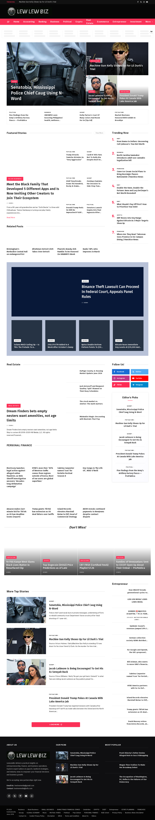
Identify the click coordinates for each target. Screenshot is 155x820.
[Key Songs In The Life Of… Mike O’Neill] (94, 457)
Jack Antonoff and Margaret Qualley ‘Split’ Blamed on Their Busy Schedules (92, 388)
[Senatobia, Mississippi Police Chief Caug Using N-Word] (46, 74)
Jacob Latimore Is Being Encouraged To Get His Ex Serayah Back (101, 98)
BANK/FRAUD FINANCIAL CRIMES (68, 809)
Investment (136, 22)
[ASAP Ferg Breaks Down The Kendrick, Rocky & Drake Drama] (75, 170)
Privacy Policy (117, 813)
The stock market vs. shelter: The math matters (91, 402)
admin (11, 203)
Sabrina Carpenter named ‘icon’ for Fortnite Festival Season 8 (65, 472)
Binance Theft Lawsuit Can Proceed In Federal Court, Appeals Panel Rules (110, 292)
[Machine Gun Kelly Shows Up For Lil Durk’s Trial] (117, 58)
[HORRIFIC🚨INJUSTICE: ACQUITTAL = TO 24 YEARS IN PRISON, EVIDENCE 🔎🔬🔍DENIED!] (118, 614)
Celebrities (87, 809)
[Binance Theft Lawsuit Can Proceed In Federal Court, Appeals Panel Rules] (45, 291)
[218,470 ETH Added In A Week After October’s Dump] (60, 330)
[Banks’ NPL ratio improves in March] (94, 238)
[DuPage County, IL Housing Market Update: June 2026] (72, 375)
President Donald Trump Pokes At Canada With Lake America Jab (131, 98)
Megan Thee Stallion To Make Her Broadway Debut (132, 766)
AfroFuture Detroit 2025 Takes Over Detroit (42, 250)
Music (45, 813)
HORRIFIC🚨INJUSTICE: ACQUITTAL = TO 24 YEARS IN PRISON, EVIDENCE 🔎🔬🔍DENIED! (137, 612)
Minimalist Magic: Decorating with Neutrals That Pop (92, 418)
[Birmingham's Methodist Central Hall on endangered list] (18, 238)
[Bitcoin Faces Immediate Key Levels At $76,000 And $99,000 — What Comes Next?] (128, 330)
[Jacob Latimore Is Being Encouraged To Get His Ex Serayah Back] (101, 90)
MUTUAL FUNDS (55, 813)
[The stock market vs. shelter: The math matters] (72, 405)
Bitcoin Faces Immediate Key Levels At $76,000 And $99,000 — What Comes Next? (127, 346)
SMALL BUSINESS (48, 809)
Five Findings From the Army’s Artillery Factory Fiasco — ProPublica (19, 117)
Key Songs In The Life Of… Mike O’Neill (93, 469)
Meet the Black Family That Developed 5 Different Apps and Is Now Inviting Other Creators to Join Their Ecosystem (33, 191)
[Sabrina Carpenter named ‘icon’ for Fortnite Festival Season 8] (68, 457)
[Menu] (8, 22)
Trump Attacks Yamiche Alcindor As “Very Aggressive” (75, 157)
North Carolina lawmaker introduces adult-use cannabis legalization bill (131, 158)
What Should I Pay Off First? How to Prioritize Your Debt (132, 205)
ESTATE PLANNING (127, 809)
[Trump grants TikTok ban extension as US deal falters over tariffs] (43, 498)
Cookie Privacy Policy (36, 816)
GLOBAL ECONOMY (33, 813)
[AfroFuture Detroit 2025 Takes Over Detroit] (43, 238)
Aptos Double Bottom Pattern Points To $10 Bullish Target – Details (92, 346)
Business (54, 22)
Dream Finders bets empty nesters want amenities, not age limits (31, 415)
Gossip (14, 81)
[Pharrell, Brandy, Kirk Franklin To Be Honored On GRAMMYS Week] (68, 238)
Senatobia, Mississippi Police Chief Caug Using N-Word (37, 93)
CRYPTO (119, 215)
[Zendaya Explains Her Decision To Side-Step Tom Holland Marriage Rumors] (96, 170)
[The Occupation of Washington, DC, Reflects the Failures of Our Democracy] (111, 779)
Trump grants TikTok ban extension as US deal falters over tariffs (43, 511)
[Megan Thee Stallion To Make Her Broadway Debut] (111, 767)
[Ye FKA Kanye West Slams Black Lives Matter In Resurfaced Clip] (22, 553)
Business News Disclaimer (134, 813)
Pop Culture (95, 61)
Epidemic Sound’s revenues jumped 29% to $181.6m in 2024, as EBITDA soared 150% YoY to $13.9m (137, 627)
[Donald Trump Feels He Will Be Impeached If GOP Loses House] (75, 196)
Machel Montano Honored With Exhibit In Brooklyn (125, 117)
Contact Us (22, 816)
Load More (55, 724)
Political (67, 22)
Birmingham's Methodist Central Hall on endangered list (17, 251)
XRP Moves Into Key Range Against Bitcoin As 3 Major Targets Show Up (132, 220)
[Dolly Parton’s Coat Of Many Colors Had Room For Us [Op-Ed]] (106, 116)
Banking (42, 22)
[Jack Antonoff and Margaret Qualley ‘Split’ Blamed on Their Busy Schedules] (72, 390)
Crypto (78, 22)
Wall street (105, 813)
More (148, 22)
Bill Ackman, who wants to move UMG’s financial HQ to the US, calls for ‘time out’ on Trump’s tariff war (137, 663)
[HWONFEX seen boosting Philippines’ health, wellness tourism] (70, 116)
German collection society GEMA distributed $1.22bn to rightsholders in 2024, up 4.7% (137, 639)
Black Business (14, 179)
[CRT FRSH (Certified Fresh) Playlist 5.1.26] (96, 553)
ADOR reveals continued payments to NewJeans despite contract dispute (94, 513)
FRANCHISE (120, 168)
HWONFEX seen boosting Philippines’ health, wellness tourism (53, 118)
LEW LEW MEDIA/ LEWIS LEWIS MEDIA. (137, 600)
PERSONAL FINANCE (91, 813)
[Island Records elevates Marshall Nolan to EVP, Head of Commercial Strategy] (68, 498)
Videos (94, 816)
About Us (85, 816)
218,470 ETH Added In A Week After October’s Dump (60, 345)
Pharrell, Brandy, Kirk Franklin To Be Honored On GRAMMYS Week (67, 251)
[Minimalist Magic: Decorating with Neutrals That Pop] (72, 420)
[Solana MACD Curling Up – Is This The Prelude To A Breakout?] (27, 330)
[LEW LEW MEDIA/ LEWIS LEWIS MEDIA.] (118, 602)
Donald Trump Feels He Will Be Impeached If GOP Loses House (74, 210)
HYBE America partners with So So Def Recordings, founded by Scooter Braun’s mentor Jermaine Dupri (137, 687)
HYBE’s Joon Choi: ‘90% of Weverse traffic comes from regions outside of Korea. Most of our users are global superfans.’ (42, 474)
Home (16, 22)
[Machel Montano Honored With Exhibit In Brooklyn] (141, 116)
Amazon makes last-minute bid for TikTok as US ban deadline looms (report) (16, 513)
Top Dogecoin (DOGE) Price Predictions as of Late (58, 566)
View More (99, 133)
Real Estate (89, 21)
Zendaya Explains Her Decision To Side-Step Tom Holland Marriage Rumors (94, 183)
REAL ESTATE (13, 406)
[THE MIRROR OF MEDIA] (29, 11)
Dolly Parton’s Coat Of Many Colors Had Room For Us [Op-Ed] (90, 117)
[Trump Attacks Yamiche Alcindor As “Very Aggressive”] (75, 144)
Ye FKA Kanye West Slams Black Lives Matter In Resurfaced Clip (20, 564)
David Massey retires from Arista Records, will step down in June (137, 722)
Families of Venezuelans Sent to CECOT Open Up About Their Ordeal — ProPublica (132, 564)
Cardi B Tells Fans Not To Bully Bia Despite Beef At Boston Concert (94, 157)
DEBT (118, 138)
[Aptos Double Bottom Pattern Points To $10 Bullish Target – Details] (94, 330)
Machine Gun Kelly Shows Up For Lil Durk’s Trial (37, 2)
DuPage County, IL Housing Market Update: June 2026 (91, 372)
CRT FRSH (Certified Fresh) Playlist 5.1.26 (94, 566)
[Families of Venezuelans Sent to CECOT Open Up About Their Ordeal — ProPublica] (132, 553)
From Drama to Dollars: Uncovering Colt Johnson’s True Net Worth (132, 142)
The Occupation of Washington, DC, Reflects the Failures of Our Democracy (133, 779)
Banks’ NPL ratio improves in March (91, 250)
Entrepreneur (119, 22)
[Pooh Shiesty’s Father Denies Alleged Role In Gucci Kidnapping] (111, 755)
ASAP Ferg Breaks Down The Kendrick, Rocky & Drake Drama (74, 183)
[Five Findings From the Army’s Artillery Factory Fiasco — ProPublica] (35, 116)
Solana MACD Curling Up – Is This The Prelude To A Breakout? (26, 346)
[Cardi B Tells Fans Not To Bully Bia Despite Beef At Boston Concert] (96, 144)
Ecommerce (103, 22)
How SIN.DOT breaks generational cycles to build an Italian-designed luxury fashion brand (137, 591)
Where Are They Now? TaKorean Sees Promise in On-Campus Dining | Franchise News (131, 237)
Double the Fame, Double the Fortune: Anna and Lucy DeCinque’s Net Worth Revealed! (132, 190)
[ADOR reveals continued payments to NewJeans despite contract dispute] (94, 498)
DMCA (60, 816)
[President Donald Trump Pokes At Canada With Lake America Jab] (132, 90)
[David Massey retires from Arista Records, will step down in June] (118, 724)
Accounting (29, 22)
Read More (11, 218)
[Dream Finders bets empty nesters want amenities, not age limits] (34, 387)
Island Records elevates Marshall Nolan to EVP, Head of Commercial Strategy (67, 513)
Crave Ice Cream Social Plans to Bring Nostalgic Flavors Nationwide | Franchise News (131, 174)
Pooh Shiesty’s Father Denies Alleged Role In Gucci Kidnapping (133, 754)
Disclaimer (51, 816)
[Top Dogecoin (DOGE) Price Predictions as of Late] (59, 553)
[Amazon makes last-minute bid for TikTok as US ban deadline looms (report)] (18, 498)
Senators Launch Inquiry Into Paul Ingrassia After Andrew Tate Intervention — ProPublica (94, 210)
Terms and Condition (72, 816)
